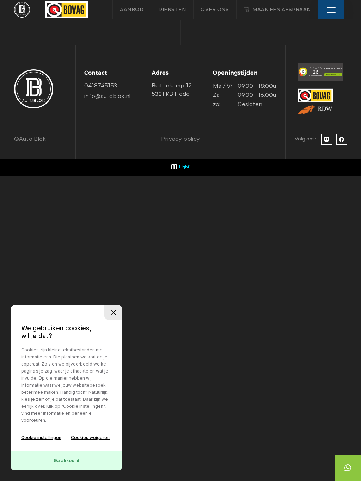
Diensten (172, 9)
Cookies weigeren (90, 437)
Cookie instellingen (41, 437)
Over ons (215, 9)
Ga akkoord (66, 460)
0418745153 (100, 86)
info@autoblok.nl (107, 96)
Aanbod (131, 9)
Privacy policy (180, 139)
